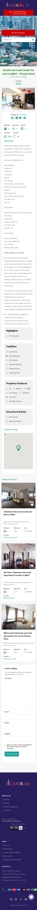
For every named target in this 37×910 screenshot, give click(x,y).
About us (6, 845)
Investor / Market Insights (11, 852)
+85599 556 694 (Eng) (19, 12)
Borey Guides (8, 856)
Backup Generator (15, 421)
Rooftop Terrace (14, 368)
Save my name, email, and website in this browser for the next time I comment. (19, 746)
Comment (8, 678)
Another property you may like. (14, 253)
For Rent (6, 799)
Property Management (10, 807)
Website (7, 734)
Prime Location (14, 336)
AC (10, 388)
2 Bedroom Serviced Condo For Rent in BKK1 (18, 513)
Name (7, 712)
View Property (18, 503)
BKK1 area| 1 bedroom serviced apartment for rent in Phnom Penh (18, 636)
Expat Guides (8, 849)
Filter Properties (19, 33)
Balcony (19, 388)
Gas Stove (12, 397)
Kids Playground (14, 356)
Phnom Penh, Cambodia (11, 820)
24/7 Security (13, 417)
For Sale (6, 803)
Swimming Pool (14, 373)
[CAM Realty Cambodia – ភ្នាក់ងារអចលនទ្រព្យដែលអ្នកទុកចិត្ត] (18, 784)
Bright (28, 388)
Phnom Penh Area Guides (12, 859)
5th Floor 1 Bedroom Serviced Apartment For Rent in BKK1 (17, 574)
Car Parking (13, 352)
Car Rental (7, 810)
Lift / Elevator (13, 360)
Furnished (25, 393)
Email (7, 723)
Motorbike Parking (15, 364)
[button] (21, 451)
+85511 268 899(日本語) (19, 14)
